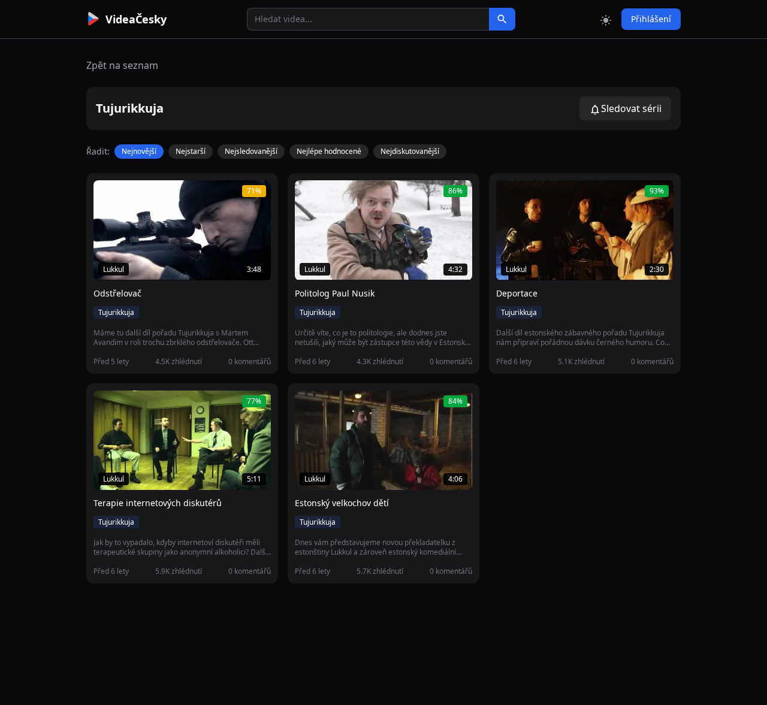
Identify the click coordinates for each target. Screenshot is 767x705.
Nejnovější (139, 151)
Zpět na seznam (122, 65)
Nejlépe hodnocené (329, 151)
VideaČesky (136, 19)
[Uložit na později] (129, 196)
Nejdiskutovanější (410, 151)
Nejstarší (191, 151)
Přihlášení (651, 19)
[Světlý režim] (606, 19)
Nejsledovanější (251, 151)
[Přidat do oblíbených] (107, 196)
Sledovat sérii (631, 108)
